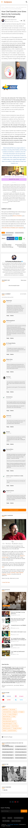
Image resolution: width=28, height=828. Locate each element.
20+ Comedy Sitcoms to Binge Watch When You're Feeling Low (18, 639)
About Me (10, 817)
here (3, 567)
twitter (21, 699)
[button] (26, 2)
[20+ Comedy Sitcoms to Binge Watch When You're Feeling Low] (6, 640)
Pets (15, 723)
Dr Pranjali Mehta (10, 343)
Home (3, 7)
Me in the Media (6, 820)
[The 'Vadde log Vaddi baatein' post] (6, 653)
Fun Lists (4, 714)
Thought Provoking (17, 728)
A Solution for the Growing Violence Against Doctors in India (21, 746)
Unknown (8, 415)
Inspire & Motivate (6, 716)
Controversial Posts (7, 711)
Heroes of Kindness (17, 215)
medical (4, 730)
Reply (8, 315)
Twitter (16, 238)
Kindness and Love (7, 718)
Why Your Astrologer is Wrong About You (8, 755)
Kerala (13, 716)
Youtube (9, 574)
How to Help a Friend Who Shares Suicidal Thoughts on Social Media (8, 752)
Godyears (8, 2)
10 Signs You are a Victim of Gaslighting (21, 749)
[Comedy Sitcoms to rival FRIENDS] (6, 627)
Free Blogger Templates (12, 824)
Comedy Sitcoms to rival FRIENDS (18, 625)
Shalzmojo (9, 300)
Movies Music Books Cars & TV (9, 721)
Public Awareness (6, 725)
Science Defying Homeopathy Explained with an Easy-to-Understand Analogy (21, 757)
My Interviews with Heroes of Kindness (8, 749)
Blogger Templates (5, 825)
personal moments (12, 730)
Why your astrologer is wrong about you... (18, 613)
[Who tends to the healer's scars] (6, 633)
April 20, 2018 (8, 450)
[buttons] (10, 802)
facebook (9, 696)
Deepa (8, 431)
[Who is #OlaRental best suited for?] (6, 647)
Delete (12, 315)
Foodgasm (21, 711)
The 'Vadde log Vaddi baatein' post (18, 652)
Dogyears (15, 711)
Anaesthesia (5, 709)
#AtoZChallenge (9, 232)
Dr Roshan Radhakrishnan (13, 261)
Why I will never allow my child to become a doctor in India (18, 619)
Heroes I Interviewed (16, 820)
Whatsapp (20, 238)
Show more (23, 280)
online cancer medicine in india (14, 475)
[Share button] (24, 238)
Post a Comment (14, 510)
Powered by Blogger (8, 736)
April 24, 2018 (8, 492)
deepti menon (10, 490)
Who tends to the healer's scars (18, 631)
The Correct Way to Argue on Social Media (21, 752)
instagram (21, 696)
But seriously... (13, 709)
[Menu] (2, 2)
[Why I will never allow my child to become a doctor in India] (6, 620)
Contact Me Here (6, 582)
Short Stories (15, 725)
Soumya (8, 376)
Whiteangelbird (10, 320)
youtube (9, 699)
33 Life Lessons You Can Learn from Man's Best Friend (21, 755)
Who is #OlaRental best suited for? (18, 645)
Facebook (11, 238)
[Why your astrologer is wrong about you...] (6, 614)
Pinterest (21, 572)
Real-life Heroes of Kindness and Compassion (13, 227)
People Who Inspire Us (10, 7)
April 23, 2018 (8, 477)
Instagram (4, 574)
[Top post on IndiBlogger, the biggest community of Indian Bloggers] (10, 90)
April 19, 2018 (8, 322)
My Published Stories (18, 817)
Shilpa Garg (9, 359)
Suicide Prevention (7, 728)
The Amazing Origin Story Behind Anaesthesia (8, 757)
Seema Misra (9, 449)
